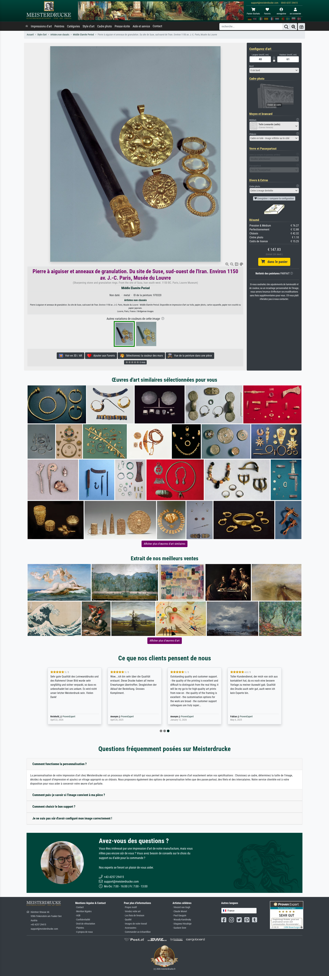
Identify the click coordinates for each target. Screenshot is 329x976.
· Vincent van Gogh (181, 907)
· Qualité (128, 919)
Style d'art (88, 26)
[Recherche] (286, 26)
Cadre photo (104, 26)
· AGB (77, 915)
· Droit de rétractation (85, 923)
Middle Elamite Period (83, 34)
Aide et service (141, 26)
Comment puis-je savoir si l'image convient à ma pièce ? (68, 795)
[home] (26, 26)
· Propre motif (130, 907)
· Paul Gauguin (179, 915)
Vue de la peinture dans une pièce (192, 355)
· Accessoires (130, 927)
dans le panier (276, 262)
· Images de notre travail (135, 923)
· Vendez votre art (132, 911)
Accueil (30, 34)
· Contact (79, 907)
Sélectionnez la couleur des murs (143, 355)
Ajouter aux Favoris (103, 355)
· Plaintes (79, 927)
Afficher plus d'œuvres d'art (165, 640)
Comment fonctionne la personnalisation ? (59, 764)
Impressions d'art (41, 26)
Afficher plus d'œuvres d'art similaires (164, 543)
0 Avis (142, 362)
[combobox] (274, 70)
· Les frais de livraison (134, 915)
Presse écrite (122, 26)
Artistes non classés (59, 34)
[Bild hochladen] (301, 26)
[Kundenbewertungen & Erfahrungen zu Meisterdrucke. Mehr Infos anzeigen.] (286, 914)
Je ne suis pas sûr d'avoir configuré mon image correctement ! (72, 818)
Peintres (59, 26)
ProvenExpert (69, 716)
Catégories (73, 26)
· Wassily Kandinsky (182, 919)
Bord (251, 66)
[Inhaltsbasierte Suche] (293, 26)
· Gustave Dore (179, 927)
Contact (157, 26)
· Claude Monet (180, 911)
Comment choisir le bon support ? (53, 807)
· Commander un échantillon (137, 931)
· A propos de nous (84, 931)
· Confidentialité (82, 919)
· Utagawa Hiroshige (182, 923)
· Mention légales (83, 911)
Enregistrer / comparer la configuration (275, 198)
